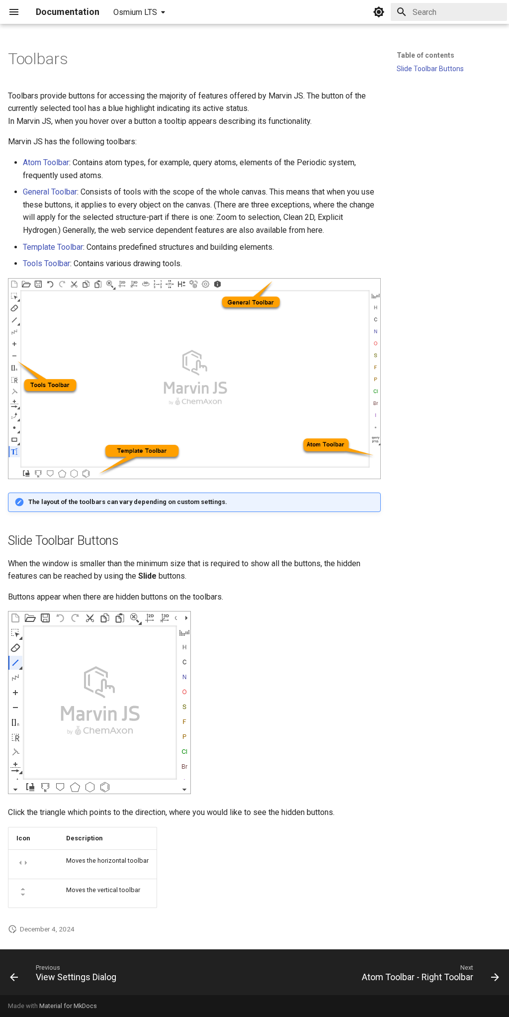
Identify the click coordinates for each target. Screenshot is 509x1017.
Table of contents (425, 55)
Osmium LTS (135, 12)
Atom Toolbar (46, 162)
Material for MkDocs (68, 1006)
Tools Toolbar (46, 263)
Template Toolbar (53, 247)
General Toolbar (50, 192)
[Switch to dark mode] (379, 12)
